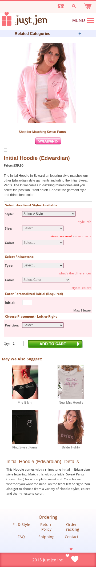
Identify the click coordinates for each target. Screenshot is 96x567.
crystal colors (81, 287)
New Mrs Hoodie (71, 402)
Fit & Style (21, 524)
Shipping (46, 536)
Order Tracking (71, 527)
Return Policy (46, 527)
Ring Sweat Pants (25, 447)
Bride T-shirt (71, 447)
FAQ (21, 536)
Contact (71, 536)
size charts (83, 236)
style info (84, 221)
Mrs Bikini (25, 402)
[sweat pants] (48, 143)
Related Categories (32, 33)
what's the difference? (75, 273)
